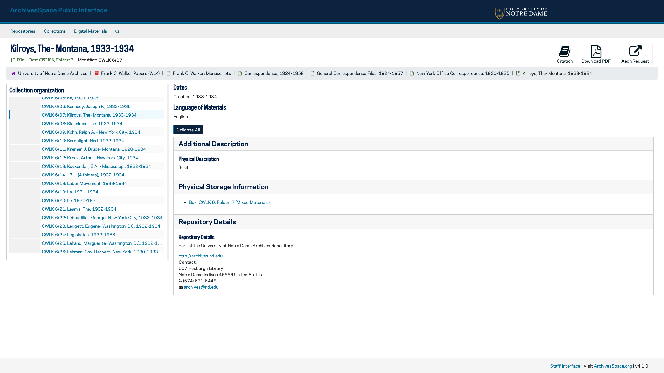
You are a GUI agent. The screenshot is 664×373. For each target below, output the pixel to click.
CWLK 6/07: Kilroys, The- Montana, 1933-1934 (89, 115)
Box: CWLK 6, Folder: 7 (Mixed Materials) (229, 202)
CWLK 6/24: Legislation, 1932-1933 (78, 234)
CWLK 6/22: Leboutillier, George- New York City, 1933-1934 (102, 217)
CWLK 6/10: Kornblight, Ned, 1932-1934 (83, 140)
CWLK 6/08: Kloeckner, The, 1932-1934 (82, 123)
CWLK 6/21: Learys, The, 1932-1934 (79, 209)
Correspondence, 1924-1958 (274, 73)
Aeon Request (635, 61)
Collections (55, 31)
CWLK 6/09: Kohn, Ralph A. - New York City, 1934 (91, 132)
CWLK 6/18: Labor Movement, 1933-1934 (84, 183)
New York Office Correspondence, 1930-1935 (462, 73)
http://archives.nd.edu (201, 256)
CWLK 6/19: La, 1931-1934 (70, 192)
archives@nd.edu (201, 287)
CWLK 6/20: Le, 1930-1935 (70, 200)
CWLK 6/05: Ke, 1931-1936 (70, 98)
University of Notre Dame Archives (52, 73)
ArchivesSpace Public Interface (58, 9)
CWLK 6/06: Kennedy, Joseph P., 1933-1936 (86, 106)
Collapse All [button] (188, 129)
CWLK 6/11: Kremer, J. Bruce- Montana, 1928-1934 (94, 149)
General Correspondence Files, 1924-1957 (360, 73)
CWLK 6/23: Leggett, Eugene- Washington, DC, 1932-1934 (101, 226)
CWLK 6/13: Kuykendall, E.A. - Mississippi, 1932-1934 (96, 166)
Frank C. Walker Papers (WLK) (130, 73)
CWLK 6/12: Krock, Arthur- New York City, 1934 (90, 157)
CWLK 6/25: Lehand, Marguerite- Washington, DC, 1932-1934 (104, 243)
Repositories (23, 31)
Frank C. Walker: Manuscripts (202, 73)
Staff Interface (565, 366)
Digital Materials (90, 31)
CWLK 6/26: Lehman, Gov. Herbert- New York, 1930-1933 (100, 251)
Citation (565, 61)
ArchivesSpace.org (613, 366)
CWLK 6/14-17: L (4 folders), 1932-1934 (83, 174)
